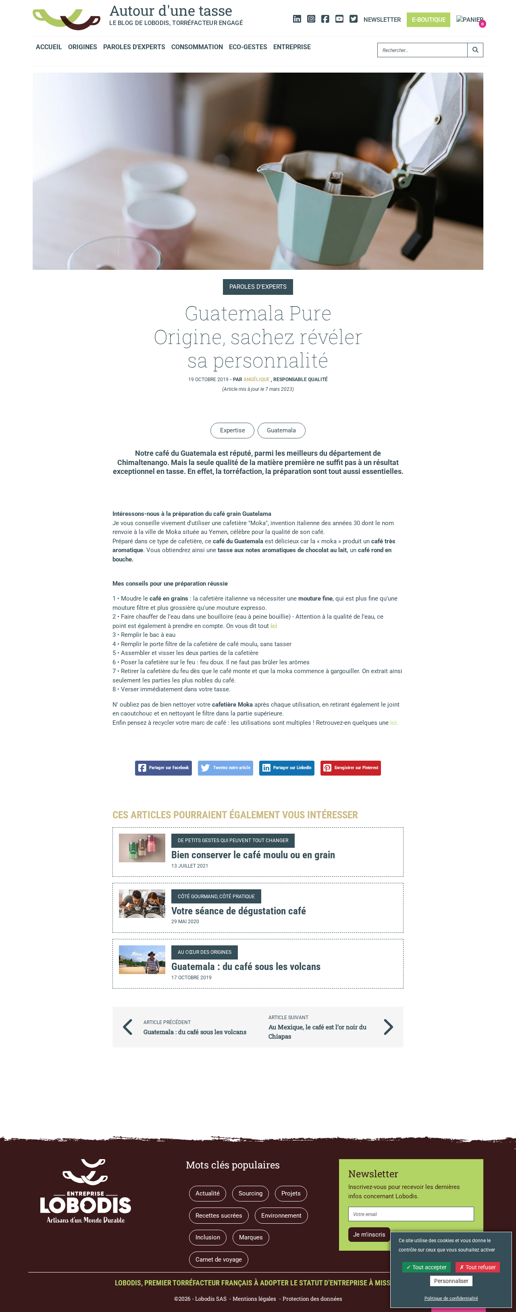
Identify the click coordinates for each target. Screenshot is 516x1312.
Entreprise (292, 47)
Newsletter (382, 19)
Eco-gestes (248, 47)
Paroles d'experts (134, 47)
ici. (393, 722)
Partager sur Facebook (169, 767)
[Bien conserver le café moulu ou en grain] (142, 848)
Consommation (197, 47)
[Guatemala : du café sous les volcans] (142, 959)
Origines (82, 47)
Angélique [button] (257, 379)
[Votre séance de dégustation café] (142, 903)
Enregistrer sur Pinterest (356, 767)
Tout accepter (429, 1267)
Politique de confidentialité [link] (451, 1298)
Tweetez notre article (231, 767)
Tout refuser (480, 1267)
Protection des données (312, 1298)
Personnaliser (451, 1281)
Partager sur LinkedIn (292, 767)
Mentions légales (254, 1298)
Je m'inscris (369, 1234)
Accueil (49, 47)
